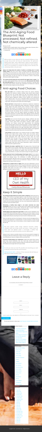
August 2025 (19, 400)
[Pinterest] (21, 54)
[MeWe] (23, 54)
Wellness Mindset (22, 48)
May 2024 (18, 420)
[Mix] (25, 54)
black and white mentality (20, 348)
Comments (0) (7, 50)
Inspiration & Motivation (20, 357)
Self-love (17, 378)
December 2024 (19, 411)
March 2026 (19, 391)
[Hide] (0, 15)
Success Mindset (19, 380)
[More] (30, 54)
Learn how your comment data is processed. (29, 321)
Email (21, 305)
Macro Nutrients (32, 47)
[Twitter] (15, 54)
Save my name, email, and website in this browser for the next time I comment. (21, 315)
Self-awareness (18, 376)
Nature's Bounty (11, 48)
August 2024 (19, 417)
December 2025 (19, 396)
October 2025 (19, 397)
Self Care (17, 48)
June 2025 (18, 403)
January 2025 (19, 409)
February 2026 (19, 393)
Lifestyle (17, 359)
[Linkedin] (19, 54)
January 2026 (19, 394)
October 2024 (19, 414)
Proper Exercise (18, 372)
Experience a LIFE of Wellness (21, 339)
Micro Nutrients (18, 365)
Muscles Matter (18, 369)
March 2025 (19, 408)
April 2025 (18, 406)
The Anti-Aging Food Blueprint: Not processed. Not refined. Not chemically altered (22, 336)
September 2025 (20, 399)
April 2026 (18, 390)
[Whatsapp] (27, 54)
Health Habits (18, 351)
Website (21, 309)
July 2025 (18, 402)
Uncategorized (18, 382)
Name (21, 300)
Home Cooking (21, 47)
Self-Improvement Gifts (10, 252)
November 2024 (20, 412)
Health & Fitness (7, 47)
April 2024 (18, 421)
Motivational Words (19, 367)
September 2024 (20, 415)
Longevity (26, 47)
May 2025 (18, 405)
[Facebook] (12, 54)
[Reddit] (17, 54)
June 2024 (18, 418)
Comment (21, 284)
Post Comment (6, 318)
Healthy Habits (14, 47)
